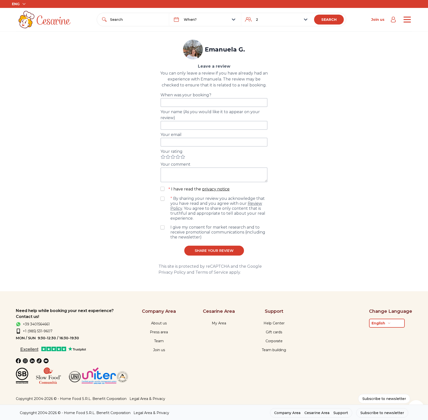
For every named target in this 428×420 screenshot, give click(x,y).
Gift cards (274, 332)
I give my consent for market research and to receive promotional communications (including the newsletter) (217, 232)
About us (159, 323)
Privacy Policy (172, 272)
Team (159, 341)
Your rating (171, 151)
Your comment (175, 164)
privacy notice (216, 189)
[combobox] (137, 19)
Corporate (274, 341)
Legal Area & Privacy (147, 398)
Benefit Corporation (109, 398)
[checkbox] (162, 189)
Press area (159, 332)
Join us (377, 19)
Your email (171, 134)
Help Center (274, 323)
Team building (274, 350)
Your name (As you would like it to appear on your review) (210, 114)
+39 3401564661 (36, 324)
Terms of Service (211, 272)
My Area (219, 323)
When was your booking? (185, 95)
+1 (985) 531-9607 (38, 331)
